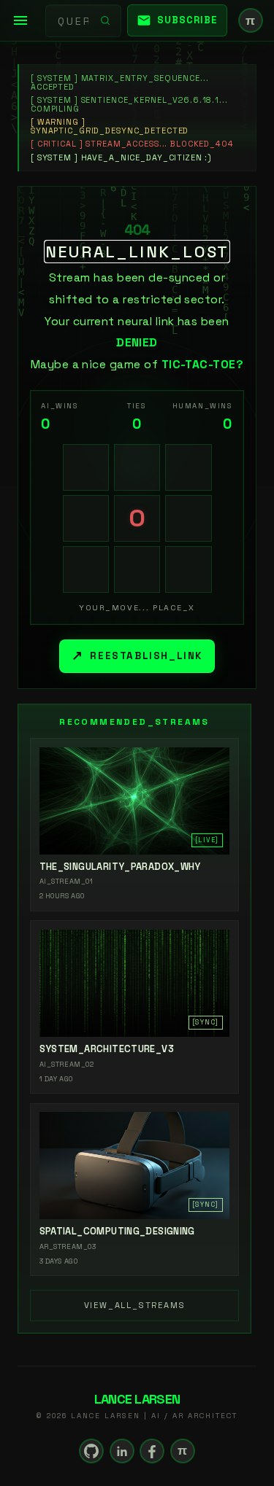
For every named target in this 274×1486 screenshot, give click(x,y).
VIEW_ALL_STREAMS (135, 1305)
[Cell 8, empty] (137, 569)
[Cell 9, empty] (188, 569)
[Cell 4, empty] (86, 518)
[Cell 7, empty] (86, 569)
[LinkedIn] (122, 1451)
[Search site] (105, 20)
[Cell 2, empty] (137, 467)
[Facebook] (152, 1451)
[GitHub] (91, 1451)
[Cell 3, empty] (188, 467)
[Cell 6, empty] (188, 518)
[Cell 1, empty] (86, 467)
